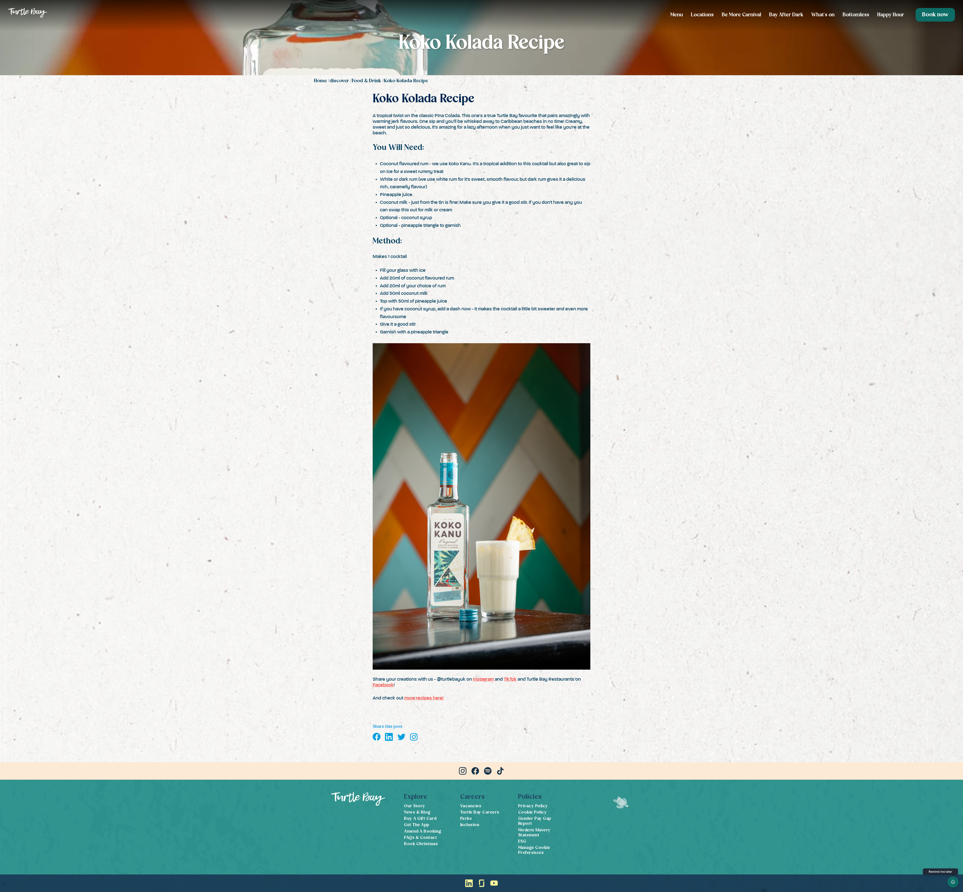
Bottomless (856, 15)
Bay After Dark (786, 15)
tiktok (500, 771)
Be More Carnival (741, 15)
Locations (702, 15)
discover (339, 80)
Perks (466, 819)
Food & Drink (366, 80)
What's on (823, 15)
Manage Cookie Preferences (534, 850)
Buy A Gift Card (420, 819)
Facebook (383, 685)
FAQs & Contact (420, 838)
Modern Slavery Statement (534, 832)
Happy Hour (890, 15)
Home (320, 80)
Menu (676, 15)
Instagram (484, 679)
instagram (462, 771)
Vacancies (471, 806)
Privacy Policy (533, 806)
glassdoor (481, 883)
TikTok (510, 679)
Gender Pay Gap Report (534, 821)
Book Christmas (421, 844)
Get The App (416, 825)
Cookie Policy (532, 812)
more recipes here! (424, 698)
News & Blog (417, 812)
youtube (494, 883)
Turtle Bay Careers (479, 812)
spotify (488, 771)
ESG (522, 841)
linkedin (469, 883)
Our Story (414, 806)
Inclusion (469, 825)
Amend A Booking (422, 831)
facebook (475, 771)
